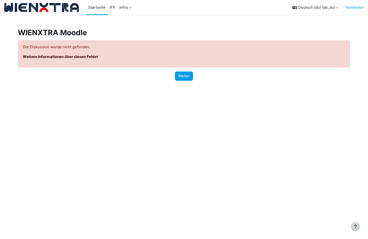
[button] (315, 7)
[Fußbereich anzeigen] (355, 226)
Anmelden (355, 7)
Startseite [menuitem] (97, 7)
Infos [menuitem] (123, 7)
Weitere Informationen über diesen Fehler (60, 56)
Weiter (184, 76)
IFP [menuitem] (112, 7)
